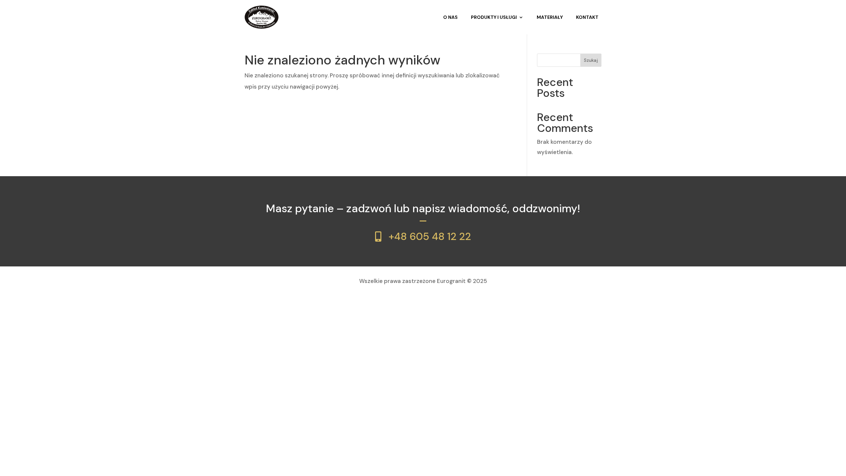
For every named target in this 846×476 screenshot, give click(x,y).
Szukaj (591, 60)
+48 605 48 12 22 (430, 236)
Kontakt (587, 17)
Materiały (550, 17)
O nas (450, 17)
